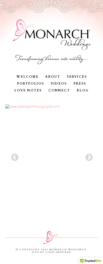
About (52, 77)
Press (79, 83)
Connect (59, 90)
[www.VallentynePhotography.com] (51, 154)
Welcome (27, 77)
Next (87, 156)
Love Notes (28, 90)
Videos (59, 83)
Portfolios (30, 83)
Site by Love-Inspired (51, 252)
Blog (83, 90)
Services (77, 77)
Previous (13, 156)
